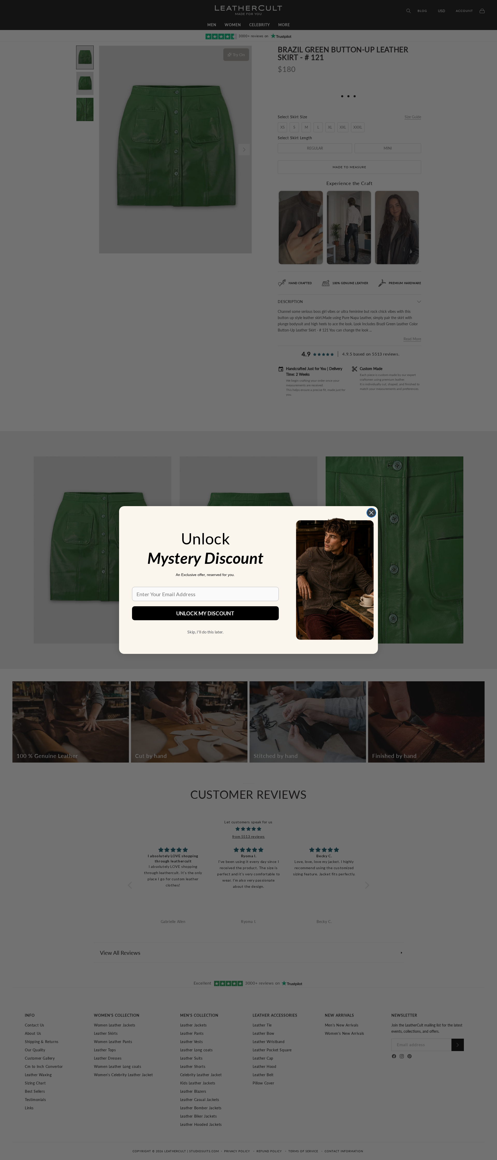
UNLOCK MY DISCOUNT (205, 613)
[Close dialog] (371, 512)
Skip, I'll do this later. (205, 631)
